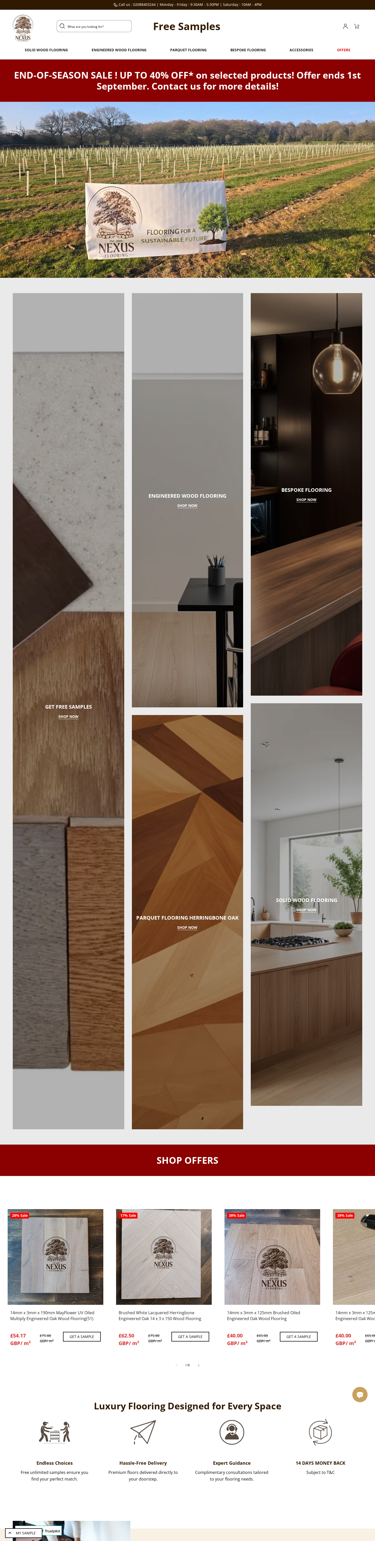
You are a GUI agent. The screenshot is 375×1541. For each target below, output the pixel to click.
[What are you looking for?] (62, 26)
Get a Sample (82, 1432)
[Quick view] (49, 1388)
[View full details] (63, 1388)
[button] (46, 50)
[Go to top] (361, 1503)
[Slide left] (176, 1461)
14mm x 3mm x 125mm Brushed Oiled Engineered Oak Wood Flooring (263, 1412)
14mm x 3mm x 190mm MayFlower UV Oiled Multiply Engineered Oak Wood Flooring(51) (52, 1412)
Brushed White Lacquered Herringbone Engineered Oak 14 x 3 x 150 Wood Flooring (160, 1412)
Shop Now (68, 765)
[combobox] (94, 26)
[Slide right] (198, 1461)
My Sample (26, 1533)
